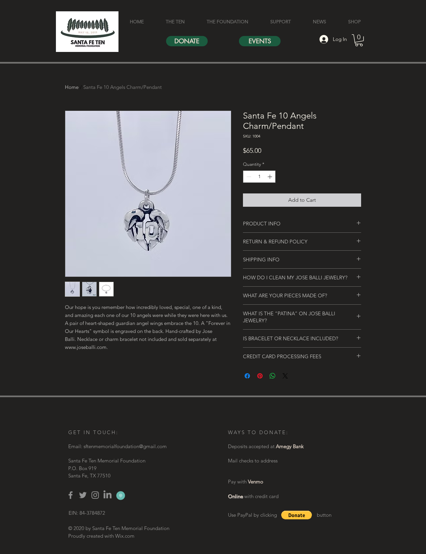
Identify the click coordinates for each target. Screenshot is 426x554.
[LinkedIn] (107, 495)
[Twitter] (83, 495)
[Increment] (270, 176)
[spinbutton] (259, 176)
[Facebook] (71, 495)
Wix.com (124, 536)
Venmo (255, 481)
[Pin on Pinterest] (260, 376)
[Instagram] (95, 495)
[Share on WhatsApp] (273, 376)
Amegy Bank (290, 446)
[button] (359, 40)
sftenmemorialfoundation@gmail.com (125, 446)
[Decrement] (248, 176)
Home (72, 87)
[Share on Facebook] (247, 376)
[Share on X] (285, 376)
